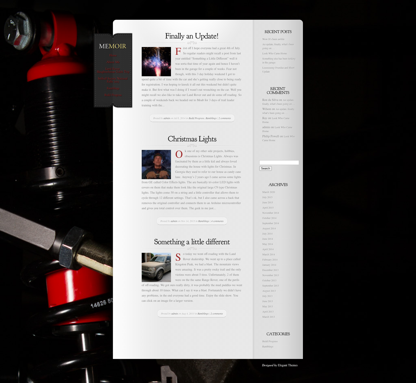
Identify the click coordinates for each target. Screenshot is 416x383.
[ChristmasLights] (192, 138)
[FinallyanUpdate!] (192, 35)
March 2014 (268, 254)
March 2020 (268, 192)
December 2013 (270, 270)
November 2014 (270, 212)
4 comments (217, 221)
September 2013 (270, 285)
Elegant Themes (287, 365)
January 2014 (269, 264)
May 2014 (267, 244)
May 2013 (267, 306)
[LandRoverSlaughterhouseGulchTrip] (113, 70)
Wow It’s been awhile (273, 39)
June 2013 (267, 301)
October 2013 (269, 280)
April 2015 (268, 207)
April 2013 (268, 311)
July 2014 (267, 233)
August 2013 (269, 290)
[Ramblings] (113, 88)
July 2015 (267, 197)
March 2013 (268, 316)
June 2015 (267, 202)
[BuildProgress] (113, 95)
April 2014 (268, 249)
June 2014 (267, 238)
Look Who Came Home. (275, 53)
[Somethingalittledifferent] (192, 241)
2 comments (225, 118)
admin (167, 118)
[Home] (113, 55)
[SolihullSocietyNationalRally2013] (113, 80)
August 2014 (269, 228)
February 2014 (270, 259)
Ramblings (211, 118)
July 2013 (267, 296)
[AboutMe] (113, 62)
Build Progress (196, 118)
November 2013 (270, 275)
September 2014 (270, 223)
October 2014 (269, 218)
